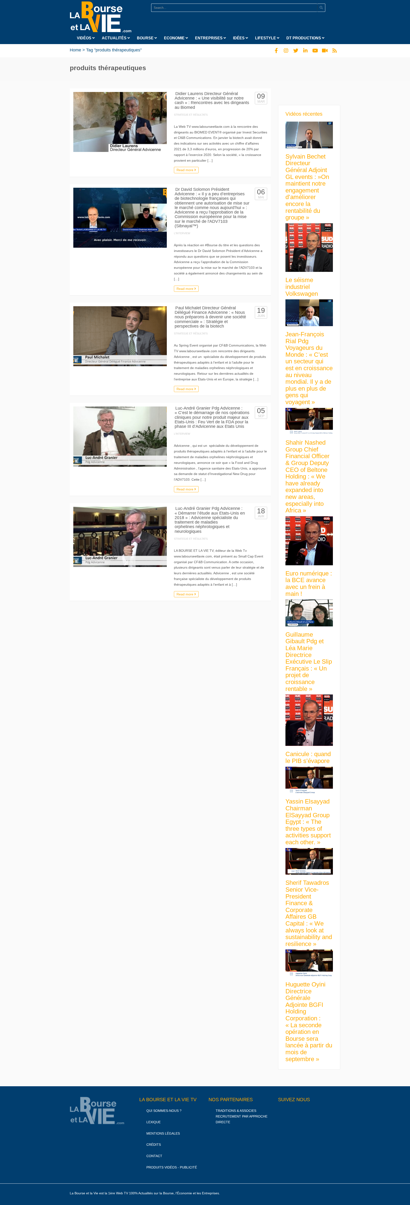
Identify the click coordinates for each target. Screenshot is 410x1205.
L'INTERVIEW (182, 233)
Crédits (153, 1145)
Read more (185, 170)
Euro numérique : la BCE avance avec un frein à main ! (308, 583)
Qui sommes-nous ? (164, 1111)
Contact (154, 1156)
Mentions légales (163, 1133)
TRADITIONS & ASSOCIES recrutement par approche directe (241, 1116)
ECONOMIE (175, 38)
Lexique (153, 1122)
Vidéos (84, 38)
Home (75, 50)
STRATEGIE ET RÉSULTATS (191, 114)
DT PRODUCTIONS (304, 38)
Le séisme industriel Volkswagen (301, 286)
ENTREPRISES (209, 38)
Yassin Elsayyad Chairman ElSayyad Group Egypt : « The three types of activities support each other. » (308, 822)
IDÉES (239, 38)
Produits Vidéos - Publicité (171, 1167)
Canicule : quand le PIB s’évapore (308, 757)
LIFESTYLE (266, 38)
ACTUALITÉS (114, 38)
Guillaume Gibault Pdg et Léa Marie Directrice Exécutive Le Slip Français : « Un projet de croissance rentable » (308, 661)
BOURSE (145, 38)
